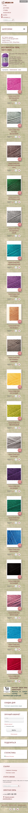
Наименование (13, 69)
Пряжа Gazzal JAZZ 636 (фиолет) (14, 487)
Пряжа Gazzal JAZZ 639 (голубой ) (14, 550)
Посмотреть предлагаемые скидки (13, 706)
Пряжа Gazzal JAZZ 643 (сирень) (14, 295)
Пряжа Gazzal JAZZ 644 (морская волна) (14, 263)
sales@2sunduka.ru (7, 799)
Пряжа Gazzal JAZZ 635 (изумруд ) (14, 518)
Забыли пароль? (8, 724)
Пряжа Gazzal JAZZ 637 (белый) (14, 455)
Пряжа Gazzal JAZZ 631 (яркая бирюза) (14, 645)
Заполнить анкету (22, 805)
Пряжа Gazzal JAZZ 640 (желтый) (14, 392)
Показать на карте (9, 797)
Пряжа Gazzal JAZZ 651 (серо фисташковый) (14, 131)
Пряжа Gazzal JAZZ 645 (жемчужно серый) (14, 230)
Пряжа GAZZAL (6, 40)
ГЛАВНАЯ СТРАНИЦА (11, 770)
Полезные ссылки (10, 772)
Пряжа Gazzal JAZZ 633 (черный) (14, 582)
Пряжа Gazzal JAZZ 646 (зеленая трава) (14, 198)
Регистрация (14, 734)
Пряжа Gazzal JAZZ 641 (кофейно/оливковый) (14, 359)
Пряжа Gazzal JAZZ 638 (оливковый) (14, 423)
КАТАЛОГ (23, 1)
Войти (5, 15)
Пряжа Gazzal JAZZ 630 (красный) (14, 677)
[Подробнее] (16, 103)
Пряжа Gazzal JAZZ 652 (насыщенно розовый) (14, 98)
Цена (19, 69)
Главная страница (8, 37)
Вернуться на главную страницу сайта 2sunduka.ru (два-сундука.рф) (15, 693)
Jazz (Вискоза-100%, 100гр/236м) (10, 42)
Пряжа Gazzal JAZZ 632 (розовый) (14, 614)
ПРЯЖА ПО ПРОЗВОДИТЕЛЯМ (10, 39)
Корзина (6, 17)
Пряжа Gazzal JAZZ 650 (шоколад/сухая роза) (14, 165)
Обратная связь (13, 805)
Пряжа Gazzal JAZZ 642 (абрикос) (14, 326)
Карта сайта (4, 805)
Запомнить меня (10, 726)
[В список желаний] (19, 103)
